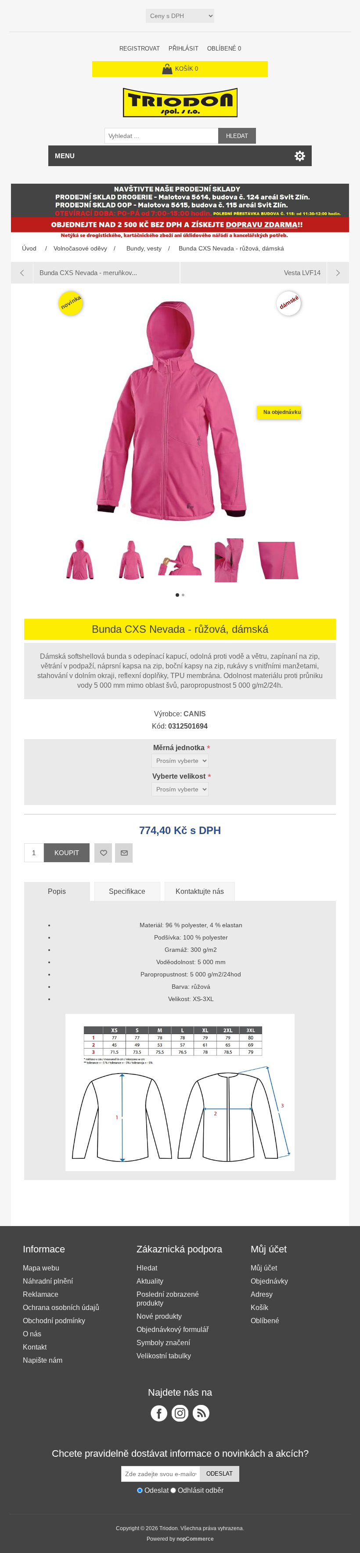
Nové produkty (159, 1316)
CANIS (195, 714)
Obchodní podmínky (54, 1320)
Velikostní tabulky (164, 1356)
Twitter (180, 1413)
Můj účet (264, 1268)
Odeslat (219, 1473)
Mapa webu (41, 1268)
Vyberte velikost (179, 776)
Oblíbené (265, 1320)
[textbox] (161, 136)
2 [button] (183, 595)
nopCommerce (195, 1539)
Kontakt (35, 1347)
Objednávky (269, 1281)
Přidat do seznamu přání (103, 853)
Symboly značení (163, 1342)
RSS (201, 1413)
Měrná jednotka (179, 747)
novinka (71, 302)
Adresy (262, 1294)
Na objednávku (282, 412)
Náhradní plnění (48, 1281)
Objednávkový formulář (173, 1329)
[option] (81, 562)
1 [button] (177, 595)
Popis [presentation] (57, 891)
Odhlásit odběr (200, 1490)
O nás (32, 1334)
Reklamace (40, 1294)
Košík (259, 1307)
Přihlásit (183, 48)
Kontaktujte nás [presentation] (200, 891)
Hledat (237, 136)
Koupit (66, 852)
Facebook (159, 1413)
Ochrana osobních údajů (61, 1307)
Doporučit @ (124, 853)
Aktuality (150, 1281)
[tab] (57, 891)
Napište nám (42, 1360)
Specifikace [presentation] (127, 891)
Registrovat (139, 48)
